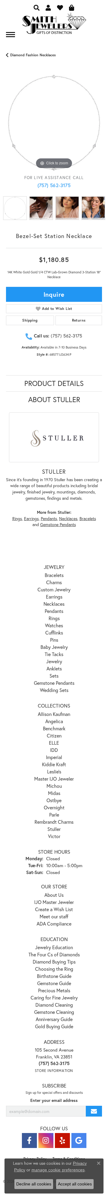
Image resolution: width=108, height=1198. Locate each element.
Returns (79, 320)
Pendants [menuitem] (54, 611)
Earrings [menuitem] (54, 596)
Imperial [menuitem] (54, 757)
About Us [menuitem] (54, 895)
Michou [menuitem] (54, 786)
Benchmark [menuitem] (54, 728)
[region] (54, 122)
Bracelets (88, 518)
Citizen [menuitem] (54, 735)
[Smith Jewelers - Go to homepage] (54, 25)
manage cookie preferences (58, 1169)
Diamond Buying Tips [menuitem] (54, 961)
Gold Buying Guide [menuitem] (54, 1026)
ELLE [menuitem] (54, 743)
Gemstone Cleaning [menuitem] (54, 1012)
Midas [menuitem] (54, 793)
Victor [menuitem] (54, 836)
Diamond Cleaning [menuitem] (54, 1005)
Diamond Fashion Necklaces (33, 55)
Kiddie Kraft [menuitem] (54, 764)
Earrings (31, 518)
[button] (37, 7)
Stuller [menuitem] (54, 829)
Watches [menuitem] (54, 625)
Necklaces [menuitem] (54, 604)
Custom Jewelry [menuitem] (54, 589)
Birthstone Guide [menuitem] (54, 976)
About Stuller (54, 399)
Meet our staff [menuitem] (54, 916)
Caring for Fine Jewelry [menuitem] (54, 997)
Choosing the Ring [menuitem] (54, 969)
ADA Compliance (54, 923)
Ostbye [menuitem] (54, 800)
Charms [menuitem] (54, 582)
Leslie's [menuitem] (54, 771)
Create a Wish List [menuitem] (54, 909)
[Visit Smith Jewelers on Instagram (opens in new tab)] (45, 1140)
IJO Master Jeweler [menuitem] (54, 902)
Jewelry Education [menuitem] (54, 947)
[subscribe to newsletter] (94, 1111)
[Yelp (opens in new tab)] (62, 1140)
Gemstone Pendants (58, 524)
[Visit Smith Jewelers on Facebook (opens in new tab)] (29, 1140)
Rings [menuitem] (54, 618)
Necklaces (68, 518)
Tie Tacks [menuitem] (54, 654)
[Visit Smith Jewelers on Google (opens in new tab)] (78, 1140)
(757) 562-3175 (54, 185)
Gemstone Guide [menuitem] (54, 983)
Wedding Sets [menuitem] (54, 690)
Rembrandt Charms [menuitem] (54, 822)
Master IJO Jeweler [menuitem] (54, 779)
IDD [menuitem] (54, 750)
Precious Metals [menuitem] (54, 990)
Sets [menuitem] (54, 676)
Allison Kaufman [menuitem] (54, 714)
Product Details (54, 383)
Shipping (30, 320)
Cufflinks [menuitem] (54, 632)
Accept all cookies (75, 1184)
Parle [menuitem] (54, 814)
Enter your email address (54, 1100)
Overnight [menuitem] (54, 807)
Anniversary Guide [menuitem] (54, 1019)
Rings (17, 518)
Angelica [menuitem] (54, 721)
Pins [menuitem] (54, 640)
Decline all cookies (33, 1184)
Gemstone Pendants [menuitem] (54, 683)
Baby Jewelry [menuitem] (54, 647)
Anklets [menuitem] (54, 668)
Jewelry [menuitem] (54, 661)
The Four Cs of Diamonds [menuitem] (54, 954)
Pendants (49, 518)
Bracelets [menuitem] (54, 575)
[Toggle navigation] (10, 34)
